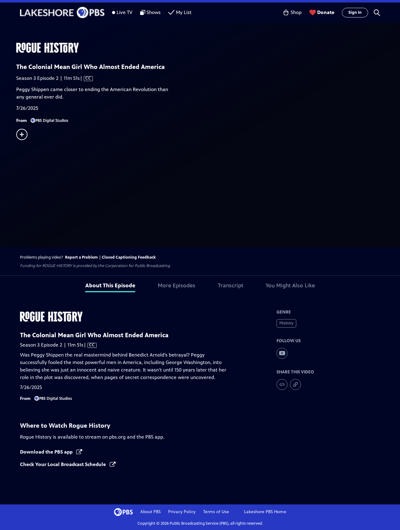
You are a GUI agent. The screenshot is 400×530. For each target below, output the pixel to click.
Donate (325, 12)
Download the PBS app (47, 452)
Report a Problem (81, 257)
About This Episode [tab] (110, 285)
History (286, 323)
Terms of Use (216, 511)
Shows (154, 12)
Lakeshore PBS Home (265, 511)
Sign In (355, 12)
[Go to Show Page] (208, 48)
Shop (296, 12)
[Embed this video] (282, 384)
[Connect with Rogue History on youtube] (282, 353)
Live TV (124, 12)
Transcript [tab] (230, 285)
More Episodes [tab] (176, 285)
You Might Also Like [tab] (290, 285)
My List (184, 12)
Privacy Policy (182, 511)
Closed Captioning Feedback (129, 257)
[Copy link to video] (295, 384)
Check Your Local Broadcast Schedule (63, 464)
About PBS (150, 511)
